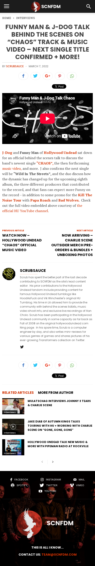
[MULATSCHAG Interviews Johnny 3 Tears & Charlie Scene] (13, 406)
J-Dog (7, 152)
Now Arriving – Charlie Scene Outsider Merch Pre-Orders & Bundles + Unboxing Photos (72, 245)
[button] (88, 6)
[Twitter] (22, 347)
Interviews (10, 412)
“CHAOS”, (44, 163)
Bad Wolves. (68, 200)
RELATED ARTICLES (18, 392)
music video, (12, 168)
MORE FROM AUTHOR (55, 392)
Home (6, 18)
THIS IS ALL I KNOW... (47, 547)
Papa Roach (40, 200)
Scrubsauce (15, 66)
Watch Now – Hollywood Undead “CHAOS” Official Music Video (22, 242)
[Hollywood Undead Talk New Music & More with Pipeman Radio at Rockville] (13, 447)
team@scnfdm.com (59, 554)
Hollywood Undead (60, 152)
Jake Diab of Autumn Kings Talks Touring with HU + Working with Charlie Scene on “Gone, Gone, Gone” (60, 426)
